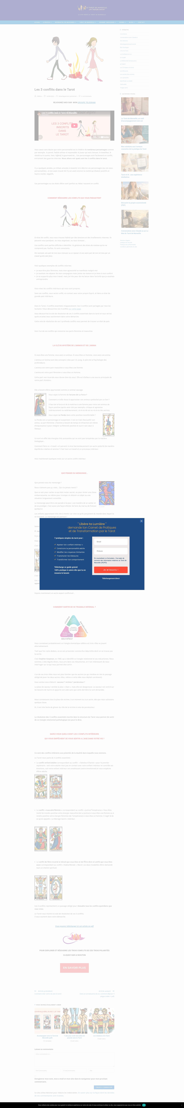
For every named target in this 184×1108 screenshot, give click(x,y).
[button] (141, 521)
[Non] (182, 1105)
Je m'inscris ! (110, 570)
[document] (92, 554)
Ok (144, 1105)
